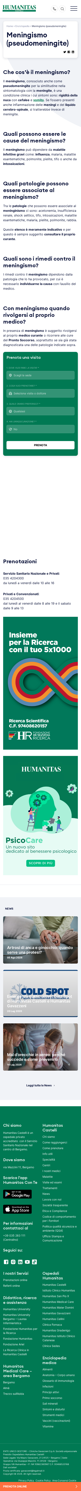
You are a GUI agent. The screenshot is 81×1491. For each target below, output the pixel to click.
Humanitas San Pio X (55, 1296)
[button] (73, 8)
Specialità (48, 1159)
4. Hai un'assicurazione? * (21, 421)
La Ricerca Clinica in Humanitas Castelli (16, 1352)
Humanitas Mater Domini (58, 1307)
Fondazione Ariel (13, 1344)
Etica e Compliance (54, 1211)
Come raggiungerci (54, 1142)
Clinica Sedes (51, 1346)
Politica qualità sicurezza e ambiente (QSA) (59, 1228)
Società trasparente (55, 1205)
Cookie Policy (43, 1480)
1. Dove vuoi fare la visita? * (22, 367)
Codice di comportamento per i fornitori (59, 1218)
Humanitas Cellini (53, 1319)
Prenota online (15, 1486)
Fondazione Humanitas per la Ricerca (20, 1331)
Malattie (47, 1176)
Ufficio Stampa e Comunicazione (53, 1238)
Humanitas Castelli (54, 1284)
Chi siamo (48, 1136)
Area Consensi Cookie (64, 1480)
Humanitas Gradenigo (56, 1330)
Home (9, 26)
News (46, 1193)
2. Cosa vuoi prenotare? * (21, 385)
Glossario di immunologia (58, 1380)
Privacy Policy (26, 1480)
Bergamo (9, 1382)
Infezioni (47, 1386)
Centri (46, 1165)
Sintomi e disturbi (53, 1409)
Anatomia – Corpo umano (58, 1375)
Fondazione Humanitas (17, 1338)
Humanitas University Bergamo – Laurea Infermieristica (16, 1319)
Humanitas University (16, 1309)
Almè (6, 1388)
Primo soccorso (52, 1397)
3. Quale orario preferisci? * (23, 403)
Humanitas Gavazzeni (56, 1313)
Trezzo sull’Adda (13, 1393)
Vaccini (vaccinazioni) (56, 1420)
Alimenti (47, 1369)
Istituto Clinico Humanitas (58, 1290)
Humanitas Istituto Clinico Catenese (58, 1338)
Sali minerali (50, 1403)
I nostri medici (51, 1171)
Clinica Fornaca (52, 1324)
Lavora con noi (51, 1199)
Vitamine (47, 1426)
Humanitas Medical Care (58, 1301)
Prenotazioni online (15, 1280)
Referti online (11, 1285)
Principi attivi (50, 1392)
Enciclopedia (22, 26)
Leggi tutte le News (39, 1085)
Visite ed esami (52, 1182)
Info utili (47, 1153)
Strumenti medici (53, 1415)
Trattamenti (49, 1188)
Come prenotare (52, 1148)
